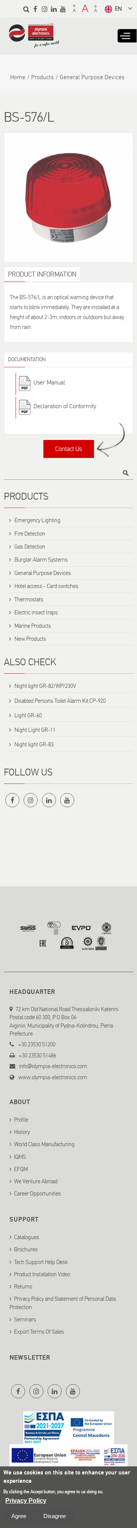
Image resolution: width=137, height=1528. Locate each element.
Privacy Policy (25, 1500)
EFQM (21, 1169)
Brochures (26, 1249)
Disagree (54, 1516)
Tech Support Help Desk (41, 1262)
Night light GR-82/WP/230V (45, 686)
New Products (30, 638)
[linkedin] (53, 9)
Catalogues (26, 1237)
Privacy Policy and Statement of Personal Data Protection (63, 1302)
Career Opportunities (37, 1193)
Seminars (25, 1319)
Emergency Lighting (37, 520)
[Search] (26, 9)
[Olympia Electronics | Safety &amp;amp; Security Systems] (34, 44)
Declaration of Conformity (64, 406)
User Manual (49, 382)
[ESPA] (68, 1439)
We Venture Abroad (35, 1181)
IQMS (20, 1156)
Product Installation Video (42, 1274)
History (22, 1132)
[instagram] (44, 9)
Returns (23, 1286)
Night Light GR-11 (35, 730)
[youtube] (62, 9)
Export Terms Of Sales (39, 1331)
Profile (21, 1119)
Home (17, 77)
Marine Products (32, 625)
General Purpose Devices (92, 77)
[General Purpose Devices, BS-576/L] (68, 197)
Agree (18, 1516)
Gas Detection (29, 546)
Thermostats (28, 599)
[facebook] (35, 9)
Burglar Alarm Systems (41, 559)
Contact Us (68, 449)
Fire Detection (29, 533)
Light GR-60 (28, 715)
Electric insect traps (36, 612)
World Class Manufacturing (44, 1144)
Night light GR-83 (34, 744)
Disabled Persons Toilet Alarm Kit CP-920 (60, 700)
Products (42, 77)
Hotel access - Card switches (46, 586)
